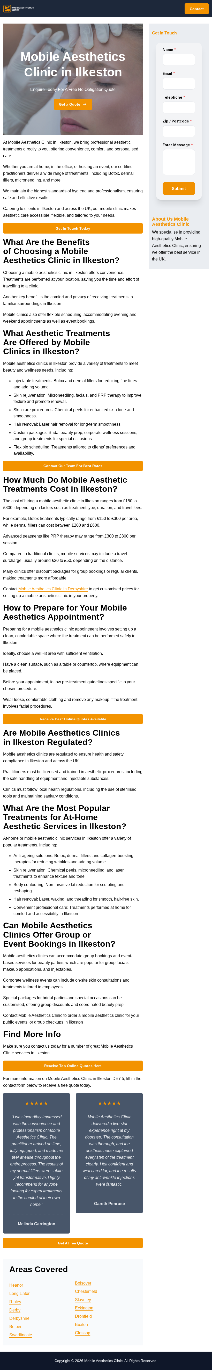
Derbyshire (19, 1318)
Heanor (16, 1285)
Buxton (81, 1324)
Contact (197, 9)
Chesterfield (86, 1291)
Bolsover (83, 1283)
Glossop (82, 1333)
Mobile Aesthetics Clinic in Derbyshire (53, 589)
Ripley (15, 1302)
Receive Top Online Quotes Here (73, 1066)
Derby (14, 1310)
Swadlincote (20, 1335)
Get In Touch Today (73, 228)
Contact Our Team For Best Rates (72, 466)
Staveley (83, 1299)
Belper (15, 1326)
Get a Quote (69, 104)
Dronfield (83, 1316)
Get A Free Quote (73, 1243)
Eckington (84, 1308)
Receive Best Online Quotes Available (73, 719)
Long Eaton (20, 1293)
